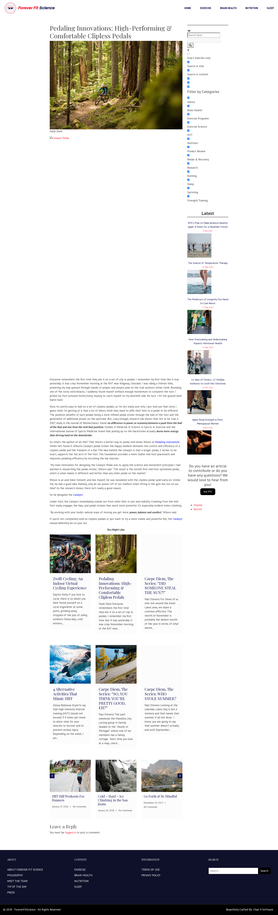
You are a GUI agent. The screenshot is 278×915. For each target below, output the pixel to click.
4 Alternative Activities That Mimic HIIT (65, 694)
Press (11, 892)
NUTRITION (251, 8)
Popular (198, 505)
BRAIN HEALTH (228, 8)
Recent (198, 509)
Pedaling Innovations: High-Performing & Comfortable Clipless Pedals (115, 588)
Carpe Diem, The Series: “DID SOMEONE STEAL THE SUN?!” (160, 585)
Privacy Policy (150, 875)
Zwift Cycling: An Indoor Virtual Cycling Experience (70, 583)
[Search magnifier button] (190, 45)
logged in (70, 832)
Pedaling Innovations (167, 442)
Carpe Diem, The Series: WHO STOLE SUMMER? (160, 694)
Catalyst (177, 519)
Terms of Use (150, 869)
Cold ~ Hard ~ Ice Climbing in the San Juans (84, 800)
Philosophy (15, 875)
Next (180, 775)
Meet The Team (17, 881)
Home (187, 8)
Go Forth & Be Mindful (131, 796)
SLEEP (270, 8)
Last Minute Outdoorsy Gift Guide (177, 798)
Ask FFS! (208, 491)
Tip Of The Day (17, 886)
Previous (52, 775)
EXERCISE (205, 8)
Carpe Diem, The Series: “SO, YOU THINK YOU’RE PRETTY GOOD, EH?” (113, 698)
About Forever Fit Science (25, 869)
